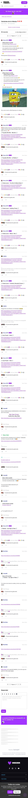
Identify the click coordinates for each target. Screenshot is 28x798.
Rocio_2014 (5, 40)
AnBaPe (5, 256)
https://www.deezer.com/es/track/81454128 (12, 51)
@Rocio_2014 (13, 44)
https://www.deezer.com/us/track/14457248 (11, 649)
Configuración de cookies (8, 754)
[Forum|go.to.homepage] (6, 2)
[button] (1, 2)
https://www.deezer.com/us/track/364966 (10, 555)
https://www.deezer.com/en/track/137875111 (11, 461)
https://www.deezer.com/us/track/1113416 (10, 626)
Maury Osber (6, 435)
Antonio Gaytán (6, 457)
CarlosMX (5, 408)
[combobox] (14, 6)
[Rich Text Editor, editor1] (14, 702)
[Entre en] (2, 6)
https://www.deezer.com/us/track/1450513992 (11, 418)
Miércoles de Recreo (7, 16)
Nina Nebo (5, 551)
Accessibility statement (20, 754)
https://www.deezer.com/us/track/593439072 (11, 441)
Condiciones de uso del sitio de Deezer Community (14, 753)
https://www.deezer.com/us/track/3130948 (10, 604)
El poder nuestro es (5, 459)
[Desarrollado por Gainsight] (14, 750)
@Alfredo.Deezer (12, 55)
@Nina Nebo (4, 669)
